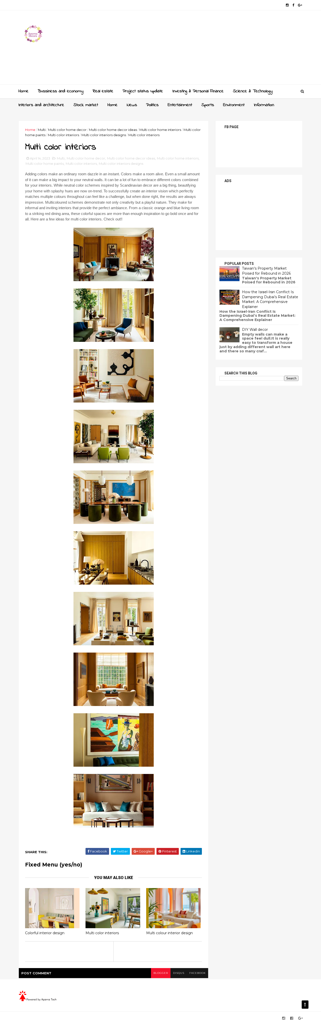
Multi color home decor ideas (113, 130)
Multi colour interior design (169, 933)
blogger (160, 973)
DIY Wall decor (255, 329)
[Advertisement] (210, 49)
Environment (234, 105)
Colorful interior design (44, 933)
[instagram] (287, 5)
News (132, 105)
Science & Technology (252, 91)
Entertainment (180, 105)
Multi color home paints (45, 164)
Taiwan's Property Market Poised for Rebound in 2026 (266, 271)
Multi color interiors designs (104, 135)
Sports (207, 105)
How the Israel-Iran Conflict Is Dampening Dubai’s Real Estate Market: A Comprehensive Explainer (270, 299)
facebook (197, 973)
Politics (152, 105)
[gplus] (300, 5)
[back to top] (305, 1004)
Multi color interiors (63, 135)
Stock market (85, 105)
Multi (42, 130)
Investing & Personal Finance (198, 91)
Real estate (103, 91)
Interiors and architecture (41, 105)
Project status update (143, 91)
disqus (178, 973)
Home (23, 91)
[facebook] (293, 5)
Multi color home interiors (160, 130)
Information (264, 105)
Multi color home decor (67, 130)
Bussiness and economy (60, 91)
